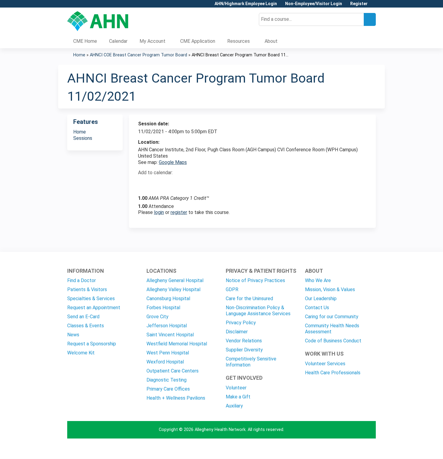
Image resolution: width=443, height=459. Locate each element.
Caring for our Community (331, 316)
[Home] (97, 21)
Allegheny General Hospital (174, 280)
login (159, 212)
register (179, 212)
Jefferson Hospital (166, 326)
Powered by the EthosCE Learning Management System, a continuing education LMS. (354, 449)
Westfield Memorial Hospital (176, 344)
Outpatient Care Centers (172, 371)
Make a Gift (238, 397)
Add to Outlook (186, 184)
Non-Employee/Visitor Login (313, 4)
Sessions (82, 138)
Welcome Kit (81, 353)
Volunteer (236, 388)
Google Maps (173, 162)
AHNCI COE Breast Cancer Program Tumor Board (138, 55)
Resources (238, 41)
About (271, 41)
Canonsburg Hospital (168, 298)
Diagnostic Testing (166, 380)
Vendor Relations (244, 341)
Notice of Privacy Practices (255, 280)
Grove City (157, 316)
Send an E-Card (83, 316)
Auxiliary (234, 406)
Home (79, 55)
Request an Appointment (93, 307)
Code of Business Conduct (333, 341)
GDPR (232, 289)
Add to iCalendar (171, 183)
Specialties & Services (91, 298)
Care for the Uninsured (249, 298)
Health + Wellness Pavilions (175, 398)
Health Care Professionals (332, 373)
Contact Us (317, 307)
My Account (152, 41)
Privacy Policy (241, 322)
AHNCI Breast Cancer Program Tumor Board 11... (240, 55)
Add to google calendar (144, 184)
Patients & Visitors (87, 289)
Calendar (118, 41)
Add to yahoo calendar (158, 184)
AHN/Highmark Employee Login (246, 4)
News (73, 335)
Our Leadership (321, 298)
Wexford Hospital (165, 362)
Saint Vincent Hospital (170, 335)
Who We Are (318, 280)
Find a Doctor (81, 280)
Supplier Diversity (244, 350)
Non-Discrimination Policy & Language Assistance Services (258, 310)
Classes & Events (85, 326)
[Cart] (374, 6)
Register (359, 4)
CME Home (85, 41)
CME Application (197, 41)
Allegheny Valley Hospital (173, 289)
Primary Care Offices (168, 389)
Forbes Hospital (163, 307)
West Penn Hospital (167, 353)
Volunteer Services (325, 363)
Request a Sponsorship (91, 344)
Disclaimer (237, 332)
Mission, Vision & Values (330, 289)
